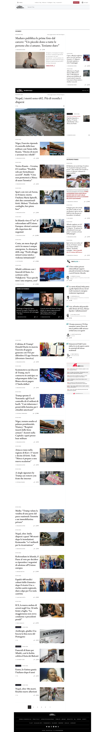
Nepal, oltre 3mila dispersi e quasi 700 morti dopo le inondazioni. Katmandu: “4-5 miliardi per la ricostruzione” (26, 539)
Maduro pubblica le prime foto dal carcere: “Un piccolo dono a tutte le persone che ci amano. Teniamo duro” (37, 41)
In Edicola (37, 2)
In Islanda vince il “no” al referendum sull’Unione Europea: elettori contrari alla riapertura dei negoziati (26, 226)
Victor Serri (19, 261)
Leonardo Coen (20, 659)
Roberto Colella (75, 276)
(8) (89, 65)
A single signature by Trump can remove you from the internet (25, 475)
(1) (62, 316)
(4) (38, 361)
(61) (38, 597)
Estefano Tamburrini (21, 413)
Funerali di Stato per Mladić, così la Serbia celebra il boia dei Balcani (26, 653)
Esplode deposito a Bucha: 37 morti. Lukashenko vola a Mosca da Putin (72, 120)
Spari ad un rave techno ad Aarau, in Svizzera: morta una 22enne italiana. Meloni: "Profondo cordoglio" (74, 246)
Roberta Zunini (71, 135)
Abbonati (76, 2)
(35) (71, 300)
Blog (40, 2)
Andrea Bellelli (75, 296)
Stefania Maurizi (20, 482)
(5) (38, 548)
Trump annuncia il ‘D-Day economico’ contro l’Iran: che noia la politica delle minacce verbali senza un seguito (78, 327)
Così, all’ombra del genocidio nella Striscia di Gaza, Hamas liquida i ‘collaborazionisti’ (79, 308)
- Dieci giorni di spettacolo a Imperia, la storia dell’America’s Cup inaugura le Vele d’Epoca (77, 376)
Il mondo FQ (58, 2)
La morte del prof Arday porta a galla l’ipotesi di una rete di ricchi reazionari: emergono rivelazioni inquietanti (79, 289)
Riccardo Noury (75, 314)
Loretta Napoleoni (75, 334)
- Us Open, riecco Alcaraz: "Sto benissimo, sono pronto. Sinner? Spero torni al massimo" (77, 373)
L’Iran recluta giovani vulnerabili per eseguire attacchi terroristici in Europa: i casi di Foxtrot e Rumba (79, 269)
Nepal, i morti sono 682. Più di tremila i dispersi (38, 100)
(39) (38, 571)
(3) (38, 387)
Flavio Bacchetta (20, 597)
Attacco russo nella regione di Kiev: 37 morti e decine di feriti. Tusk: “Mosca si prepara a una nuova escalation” (26, 455)
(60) (89, 201)
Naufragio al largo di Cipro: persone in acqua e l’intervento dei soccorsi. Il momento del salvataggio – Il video (27, 311)
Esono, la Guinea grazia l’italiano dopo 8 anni (25, 671)
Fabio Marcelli (74, 354)
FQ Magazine (50, 2)
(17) (71, 280)
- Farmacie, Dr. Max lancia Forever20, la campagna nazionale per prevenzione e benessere (77, 383)
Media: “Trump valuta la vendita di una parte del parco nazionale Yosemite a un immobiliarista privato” (26, 516)
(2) (44, 49)
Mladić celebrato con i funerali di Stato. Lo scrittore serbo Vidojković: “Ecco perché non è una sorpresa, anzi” (26, 275)
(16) (71, 318)
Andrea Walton (19, 571)
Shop (54, 2)
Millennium (44, 2)
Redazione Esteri (20, 49)
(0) (89, 84)
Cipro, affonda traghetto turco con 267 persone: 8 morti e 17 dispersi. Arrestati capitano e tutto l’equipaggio (74, 59)
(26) (38, 261)
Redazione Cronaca (72, 201)
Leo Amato (69, 218)
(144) (38, 413)
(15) (38, 212)
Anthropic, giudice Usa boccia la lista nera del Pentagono (25, 633)
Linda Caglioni (19, 284)
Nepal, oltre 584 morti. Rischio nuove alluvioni (26, 690)
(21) (38, 525)
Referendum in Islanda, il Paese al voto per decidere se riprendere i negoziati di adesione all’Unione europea (27, 562)
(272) (38, 235)
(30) (38, 284)
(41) (71, 357)
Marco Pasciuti (19, 623)
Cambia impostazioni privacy (47, 719)
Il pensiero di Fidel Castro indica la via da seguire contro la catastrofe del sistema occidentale (79, 347)
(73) (38, 623)
